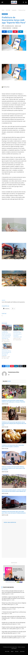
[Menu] (2, 2)
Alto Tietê (7, 651)
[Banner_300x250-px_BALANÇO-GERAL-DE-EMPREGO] (14, 574)
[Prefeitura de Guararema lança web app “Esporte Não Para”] (14, 43)
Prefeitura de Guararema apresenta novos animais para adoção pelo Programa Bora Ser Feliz (14, 423)
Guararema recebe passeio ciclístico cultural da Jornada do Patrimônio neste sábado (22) (14, 490)
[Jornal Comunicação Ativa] (14, 2)
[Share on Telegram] (20, 31)
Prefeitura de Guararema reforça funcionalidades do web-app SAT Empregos (6, 352)
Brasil (12, 651)
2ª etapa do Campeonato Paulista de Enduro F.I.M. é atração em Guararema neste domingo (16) (6, 334)
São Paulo (22, 651)
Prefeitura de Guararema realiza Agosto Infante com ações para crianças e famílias (13, 401)
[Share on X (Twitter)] (9, 31)
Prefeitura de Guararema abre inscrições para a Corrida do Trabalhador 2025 (17, 334)
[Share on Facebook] (4, 31)
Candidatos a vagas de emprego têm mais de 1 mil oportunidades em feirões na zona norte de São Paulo (13, 598)
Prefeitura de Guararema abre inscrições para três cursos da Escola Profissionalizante (14, 512)
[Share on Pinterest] (15, 31)
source (3, 300)
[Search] (26, 2)
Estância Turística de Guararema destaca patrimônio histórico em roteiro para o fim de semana (13, 468)
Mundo (16, 651)
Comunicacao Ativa (13, 372)
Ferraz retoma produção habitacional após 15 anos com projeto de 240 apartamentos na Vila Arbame (13, 592)
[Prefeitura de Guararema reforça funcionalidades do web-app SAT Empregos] (7, 346)
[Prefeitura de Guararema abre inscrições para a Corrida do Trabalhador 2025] (18, 327)
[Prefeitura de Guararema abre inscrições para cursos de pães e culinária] (14, 436)
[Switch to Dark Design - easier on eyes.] (23, 2)
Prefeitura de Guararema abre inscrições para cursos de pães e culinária (13, 445)
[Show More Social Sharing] (24, 31)
